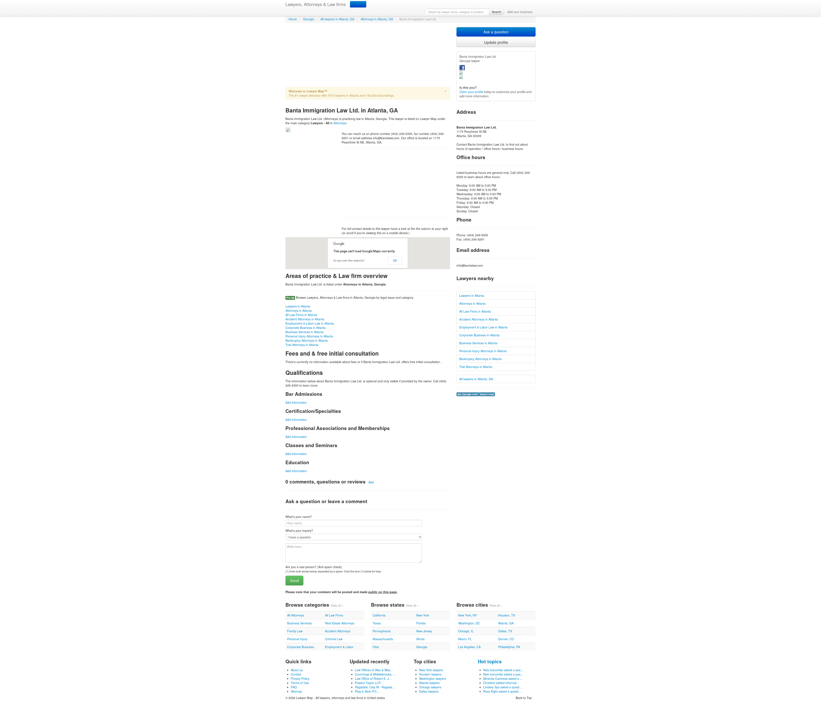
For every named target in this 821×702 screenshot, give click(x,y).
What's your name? (298, 516)
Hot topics (490, 661)
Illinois (420, 639)
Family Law (295, 631)
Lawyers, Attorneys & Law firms (315, 4)
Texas (377, 623)
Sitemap (296, 691)
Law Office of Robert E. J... (373, 678)
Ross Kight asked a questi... (502, 691)
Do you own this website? (349, 260)
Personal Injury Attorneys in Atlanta (309, 336)
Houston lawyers (430, 674)
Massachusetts (383, 639)
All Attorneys (295, 615)
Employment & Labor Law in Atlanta (309, 323)
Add (371, 482)
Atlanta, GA (506, 623)
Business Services (299, 623)
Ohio (376, 647)
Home (293, 19)
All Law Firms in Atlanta (301, 315)
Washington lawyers (432, 678)
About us (297, 670)
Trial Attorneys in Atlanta (301, 345)
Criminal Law (334, 639)
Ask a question (496, 31)
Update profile (496, 42)
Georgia (308, 19)
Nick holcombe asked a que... (503, 670)
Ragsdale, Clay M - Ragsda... (375, 687)
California (379, 615)
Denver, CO (506, 639)
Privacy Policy (300, 678)
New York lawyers (431, 670)
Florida (421, 623)
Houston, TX (506, 615)
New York (422, 615)
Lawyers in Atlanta (297, 306)
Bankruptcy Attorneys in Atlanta (306, 340)
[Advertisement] (367, 57)
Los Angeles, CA (469, 647)
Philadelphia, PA (509, 647)
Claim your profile (471, 92)
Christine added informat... (501, 683)
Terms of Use (300, 683)
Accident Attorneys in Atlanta (304, 319)
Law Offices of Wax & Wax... (374, 670)
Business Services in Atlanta (304, 332)
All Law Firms (334, 615)
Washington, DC (469, 623)
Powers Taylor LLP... (368, 683)
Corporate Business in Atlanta (305, 327)
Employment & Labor (339, 647)
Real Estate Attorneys (339, 623)
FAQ (294, 687)
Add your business (519, 12)
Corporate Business (300, 647)
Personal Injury (297, 639)
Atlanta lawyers (429, 683)
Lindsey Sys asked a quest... (502, 687)
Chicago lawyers (430, 687)
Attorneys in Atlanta (298, 310)
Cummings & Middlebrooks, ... (375, 674)
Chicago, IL (466, 631)
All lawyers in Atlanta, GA (337, 19)
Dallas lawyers (429, 691)
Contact (296, 674)
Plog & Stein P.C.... (367, 691)
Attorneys (340, 123)
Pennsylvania (382, 631)
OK (395, 260)
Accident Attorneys (337, 631)
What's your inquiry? (299, 530)
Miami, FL (465, 639)
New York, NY (467, 615)
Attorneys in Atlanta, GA (377, 19)
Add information (296, 402)
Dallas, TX (505, 631)
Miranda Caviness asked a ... (503, 678)
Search (496, 12)
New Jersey (424, 631)
